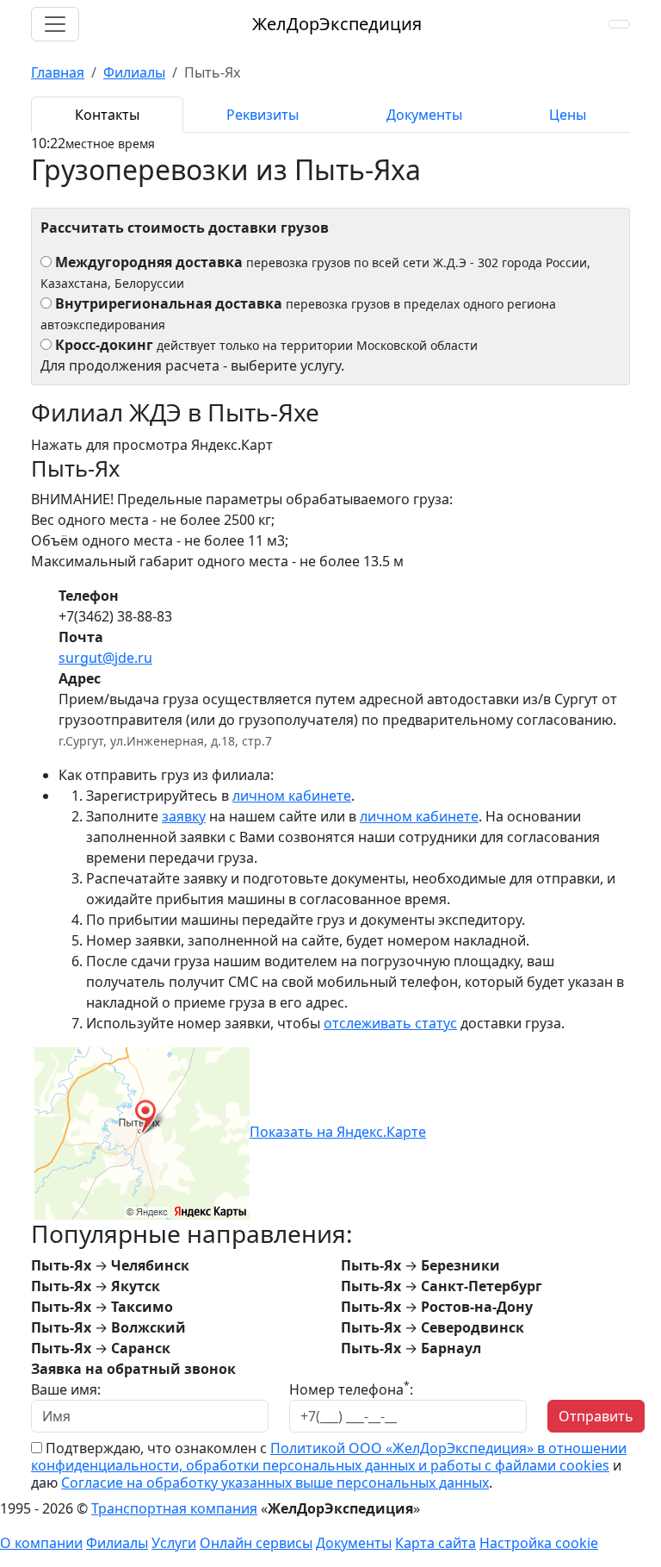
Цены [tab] (567, 114)
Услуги (173, 1542)
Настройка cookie (538, 1542)
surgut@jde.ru (105, 657)
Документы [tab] (424, 114)
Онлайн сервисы (256, 1542)
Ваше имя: (66, 1389)
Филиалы (117, 1542)
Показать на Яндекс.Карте (338, 1131)
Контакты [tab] (107, 114)
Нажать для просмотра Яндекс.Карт (152, 444)
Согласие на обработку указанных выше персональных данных (275, 1482)
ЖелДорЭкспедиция (337, 23)
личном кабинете (291, 795)
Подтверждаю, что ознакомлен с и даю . (329, 1465)
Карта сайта (435, 1542)
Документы (354, 1542)
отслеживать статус (390, 1023)
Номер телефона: (351, 1389)
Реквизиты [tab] (262, 114)
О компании (41, 1542)
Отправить (596, 1416)
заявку (184, 816)
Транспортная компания (174, 1508)
